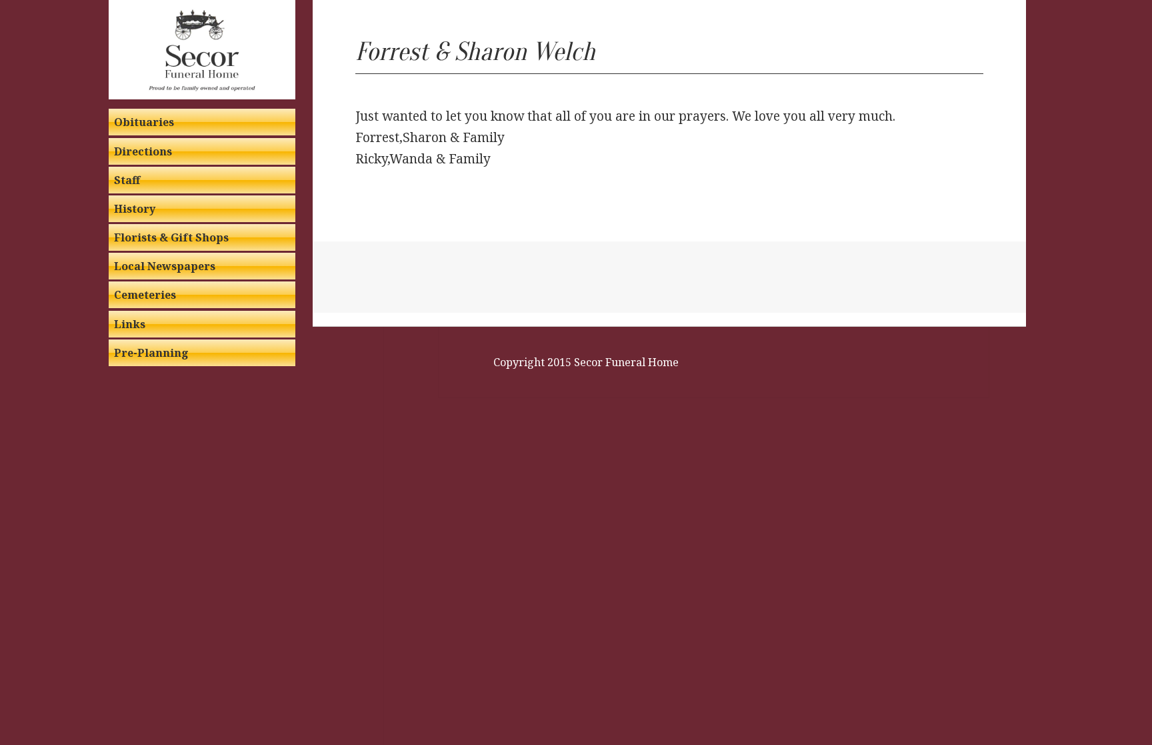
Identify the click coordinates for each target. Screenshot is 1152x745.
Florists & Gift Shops (171, 237)
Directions (143, 151)
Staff (127, 180)
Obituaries (144, 122)
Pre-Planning (151, 352)
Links (129, 324)
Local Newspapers (164, 266)
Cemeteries (145, 294)
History (134, 208)
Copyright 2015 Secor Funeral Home (586, 362)
